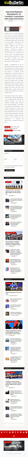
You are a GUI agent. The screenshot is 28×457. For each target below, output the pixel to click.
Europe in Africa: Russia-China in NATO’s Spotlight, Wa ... (12, 143)
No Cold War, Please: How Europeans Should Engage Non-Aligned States (15, 216)
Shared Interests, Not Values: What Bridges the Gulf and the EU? (13, 192)
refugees (10, 128)
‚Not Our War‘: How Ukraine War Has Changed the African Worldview (16, 223)
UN (16, 128)
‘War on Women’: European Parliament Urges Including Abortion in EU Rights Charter (13, 243)
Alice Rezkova (13, 301)
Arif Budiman (13, 308)
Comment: (6, 153)
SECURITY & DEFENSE (17, 130)
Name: (5, 159)
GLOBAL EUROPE (7, 442)
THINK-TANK (8, 182)
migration (6, 128)
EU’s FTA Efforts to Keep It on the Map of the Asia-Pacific (15, 306)
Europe (15, 126)
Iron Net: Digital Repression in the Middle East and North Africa (16, 200)
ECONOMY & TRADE (9, 321)
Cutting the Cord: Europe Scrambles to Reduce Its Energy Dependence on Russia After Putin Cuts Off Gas (16, 350)
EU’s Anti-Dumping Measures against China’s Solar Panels (11, 449)
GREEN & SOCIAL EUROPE (10, 232)
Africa (5, 136)
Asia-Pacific (8, 283)
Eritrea (12, 126)
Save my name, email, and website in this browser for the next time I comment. (13, 166)
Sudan (14, 128)
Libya (18, 126)
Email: (15, 159)
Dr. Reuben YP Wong (12, 295)
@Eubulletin (11, 20)
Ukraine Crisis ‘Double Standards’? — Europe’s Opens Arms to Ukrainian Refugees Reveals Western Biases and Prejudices (16, 252)
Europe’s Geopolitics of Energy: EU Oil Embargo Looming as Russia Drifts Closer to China (14, 332)
